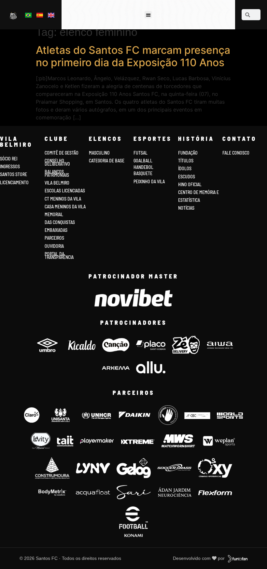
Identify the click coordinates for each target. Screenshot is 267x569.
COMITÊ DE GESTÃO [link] (61, 153)
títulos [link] (185, 160)
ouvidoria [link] (54, 246)
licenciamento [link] (14, 182)
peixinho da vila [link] (149, 181)
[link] (14, 15)
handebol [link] (143, 167)
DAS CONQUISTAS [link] (60, 222)
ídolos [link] (184, 168)
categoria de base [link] (107, 160)
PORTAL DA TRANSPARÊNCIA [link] (59, 255)
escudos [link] (186, 176)
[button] (148, 15)
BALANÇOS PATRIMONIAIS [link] (57, 173)
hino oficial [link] (190, 184)
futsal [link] (141, 153)
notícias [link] (186, 208)
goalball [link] (143, 160)
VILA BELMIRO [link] (57, 183)
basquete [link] (143, 173)
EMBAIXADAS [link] (56, 230)
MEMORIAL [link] (54, 214)
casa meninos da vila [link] (65, 206)
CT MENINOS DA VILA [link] (63, 199)
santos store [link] (13, 174)
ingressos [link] (10, 166)
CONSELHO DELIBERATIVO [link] (57, 162)
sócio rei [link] (8, 158)
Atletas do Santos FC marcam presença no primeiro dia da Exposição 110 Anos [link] (133, 56)
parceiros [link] (54, 238)
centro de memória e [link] (198, 192)
